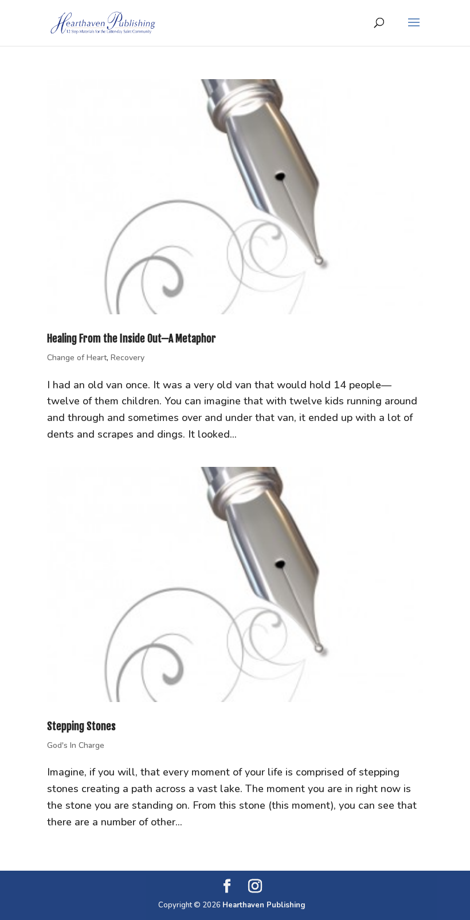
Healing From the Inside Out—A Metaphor (131, 338)
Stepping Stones (81, 726)
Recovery (127, 357)
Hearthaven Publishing (264, 905)
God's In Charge (75, 745)
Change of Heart (77, 357)
